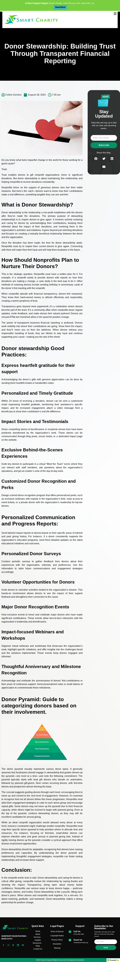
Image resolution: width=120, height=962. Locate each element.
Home (37, 931)
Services (37, 937)
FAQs (38, 946)
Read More (60, 7)
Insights (38, 940)
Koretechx (80, 960)
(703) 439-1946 (78, 934)
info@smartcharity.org (81, 942)
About (37, 934)
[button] (115, 13)
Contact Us (37, 949)
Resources (37, 943)
